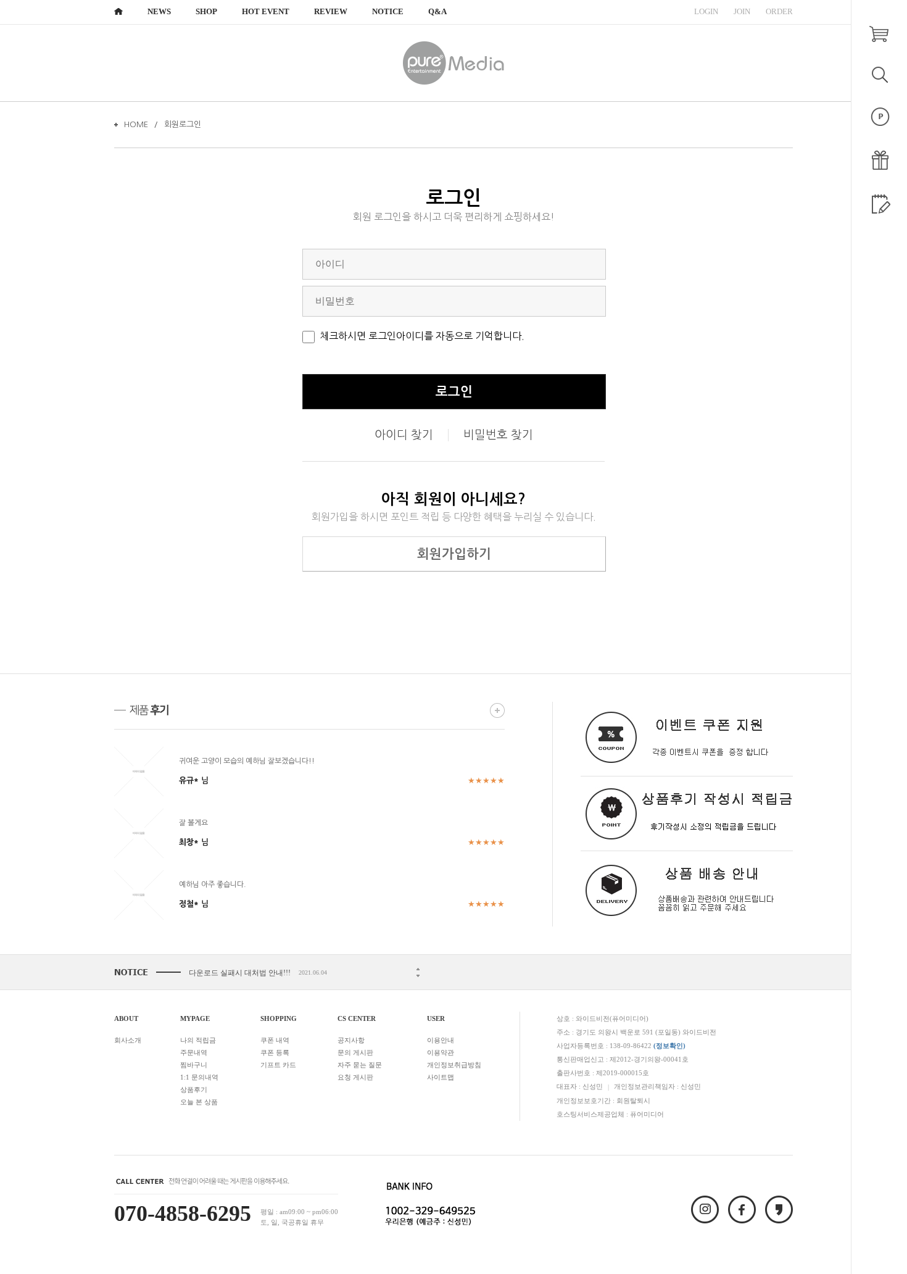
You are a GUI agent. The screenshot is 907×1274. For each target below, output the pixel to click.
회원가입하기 (454, 553)
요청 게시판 (355, 1077)
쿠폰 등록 (274, 1052)
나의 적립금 (198, 1040)
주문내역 (193, 1052)
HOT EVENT (265, 11)
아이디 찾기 (404, 435)
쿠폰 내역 (274, 1040)
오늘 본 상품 (199, 1101)
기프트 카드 (278, 1064)
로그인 (454, 391)
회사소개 (127, 1040)
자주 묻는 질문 (360, 1064)
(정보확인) (669, 1045)
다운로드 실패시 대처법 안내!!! (240, 972)
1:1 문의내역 (199, 1077)
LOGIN (706, 11)
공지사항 (351, 1040)
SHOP (206, 11)
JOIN (742, 11)
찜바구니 (193, 1064)
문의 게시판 (355, 1052)
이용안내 (440, 1040)
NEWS (159, 11)
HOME (136, 124)
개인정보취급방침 (454, 1064)
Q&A (437, 11)
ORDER (779, 11)
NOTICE (388, 11)
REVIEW (330, 11)
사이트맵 (440, 1077)
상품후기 (193, 1089)
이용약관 (440, 1052)
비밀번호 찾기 (498, 435)
